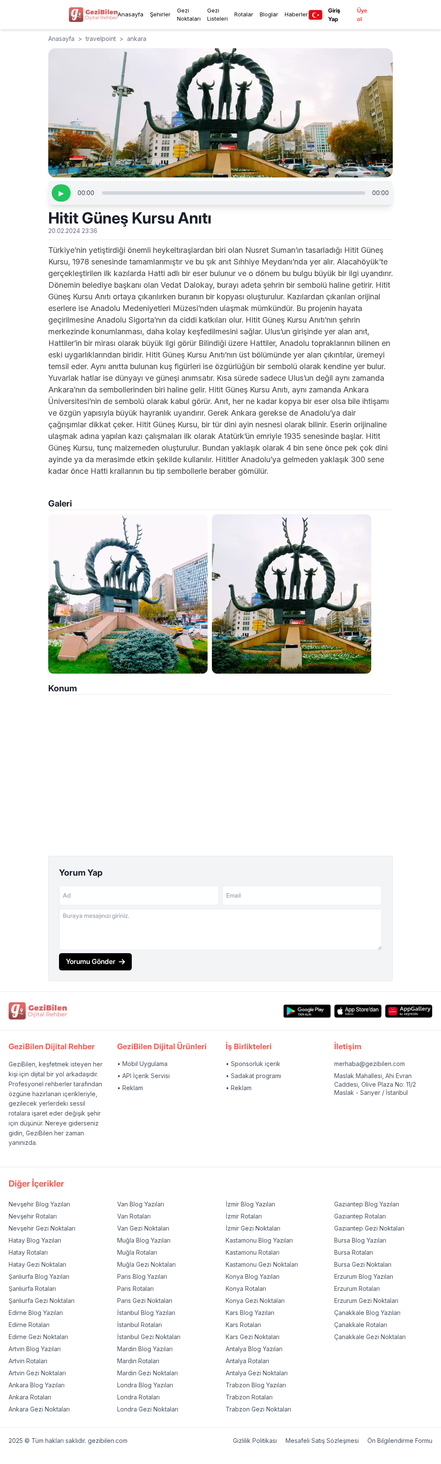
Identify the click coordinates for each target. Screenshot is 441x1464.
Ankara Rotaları (30, 1397)
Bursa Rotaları (353, 1252)
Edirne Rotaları (29, 1324)
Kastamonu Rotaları (253, 1252)
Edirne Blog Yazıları (36, 1312)
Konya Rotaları (246, 1288)
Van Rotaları (134, 1216)
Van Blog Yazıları (140, 1204)
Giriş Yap (334, 14)
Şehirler (160, 14)
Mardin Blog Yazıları (145, 1348)
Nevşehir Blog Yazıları (39, 1204)
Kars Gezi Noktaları (253, 1336)
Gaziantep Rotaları (360, 1216)
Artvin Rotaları (28, 1361)
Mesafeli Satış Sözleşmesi (322, 1440)
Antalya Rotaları (247, 1361)
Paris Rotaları (135, 1288)
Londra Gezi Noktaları (147, 1409)
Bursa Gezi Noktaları (362, 1264)
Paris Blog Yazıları (142, 1276)
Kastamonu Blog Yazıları (259, 1240)
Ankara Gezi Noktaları (39, 1409)
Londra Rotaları (138, 1397)
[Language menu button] (315, 14)
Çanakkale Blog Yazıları (367, 1312)
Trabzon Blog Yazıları (256, 1385)
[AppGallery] (408, 1011)
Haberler (296, 14)
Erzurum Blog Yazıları (363, 1276)
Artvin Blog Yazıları (35, 1348)
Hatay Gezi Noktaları (37, 1264)
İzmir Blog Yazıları (250, 1204)
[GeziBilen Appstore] (358, 1011)
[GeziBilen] (93, 14)
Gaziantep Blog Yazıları (366, 1204)
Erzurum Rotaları (357, 1288)
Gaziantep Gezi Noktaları (369, 1228)
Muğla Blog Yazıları (144, 1240)
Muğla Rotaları (137, 1252)
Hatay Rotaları (28, 1252)
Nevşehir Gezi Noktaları (42, 1228)
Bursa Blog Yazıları (360, 1240)
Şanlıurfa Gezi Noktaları (42, 1300)
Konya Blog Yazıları (253, 1276)
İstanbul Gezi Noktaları (148, 1336)
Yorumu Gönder (90, 961)
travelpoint (101, 38)
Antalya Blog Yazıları (254, 1348)
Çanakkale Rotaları (360, 1324)
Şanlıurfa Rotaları (32, 1288)
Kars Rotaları (243, 1324)
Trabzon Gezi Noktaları (258, 1409)
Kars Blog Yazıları (250, 1312)
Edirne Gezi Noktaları (38, 1336)
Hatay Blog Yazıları (35, 1240)
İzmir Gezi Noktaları (253, 1228)
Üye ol (362, 14)
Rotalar (243, 14)
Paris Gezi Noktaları (144, 1300)
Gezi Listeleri (217, 14)
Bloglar (269, 14)
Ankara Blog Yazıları (37, 1385)
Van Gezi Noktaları (143, 1228)
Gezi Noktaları (189, 14)
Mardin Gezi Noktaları (147, 1373)
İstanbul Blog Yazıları (146, 1312)
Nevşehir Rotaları (33, 1216)
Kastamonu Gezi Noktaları (262, 1264)
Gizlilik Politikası (255, 1440)
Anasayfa (130, 14)
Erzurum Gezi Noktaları (366, 1300)
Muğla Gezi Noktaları (146, 1264)
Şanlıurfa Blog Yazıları (39, 1276)
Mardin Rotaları (138, 1361)
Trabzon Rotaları (249, 1397)
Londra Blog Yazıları (145, 1385)
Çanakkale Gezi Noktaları (370, 1336)
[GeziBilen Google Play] (307, 1011)
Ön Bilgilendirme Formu (399, 1440)
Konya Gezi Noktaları (255, 1300)
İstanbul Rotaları (139, 1324)
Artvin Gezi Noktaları (37, 1373)
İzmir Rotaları (244, 1216)
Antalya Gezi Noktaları (257, 1373)
